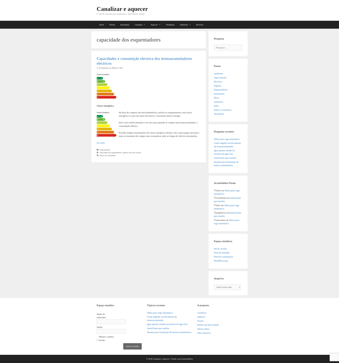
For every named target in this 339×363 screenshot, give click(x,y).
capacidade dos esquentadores (111, 152)
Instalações (219, 94)
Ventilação (170, 25)
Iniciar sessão (220, 248)
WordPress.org (221, 260)
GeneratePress (187, 359)
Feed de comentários (223, 257)
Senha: (100, 327)
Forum (200, 321)
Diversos (199, 25)
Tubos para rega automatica (227, 139)
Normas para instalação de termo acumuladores (169, 332)
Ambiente (184, 25)
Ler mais (101, 143)
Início (101, 25)
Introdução (124, 25)
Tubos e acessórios (222, 110)
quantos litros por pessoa (132, 152)
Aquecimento (220, 77)
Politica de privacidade (208, 325)
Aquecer (154, 25)
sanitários (218, 102)
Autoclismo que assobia (225, 158)
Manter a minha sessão (106, 338)
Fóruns (112, 25)
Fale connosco (204, 333)
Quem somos (203, 329)
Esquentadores (105, 150)
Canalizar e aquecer (122, 9)
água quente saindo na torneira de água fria (167, 324)
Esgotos (217, 85)
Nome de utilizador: (101, 316)
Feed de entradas (222, 252)
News (216, 98)
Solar (216, 106)
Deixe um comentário (108, 155)
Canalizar (138, 25)
